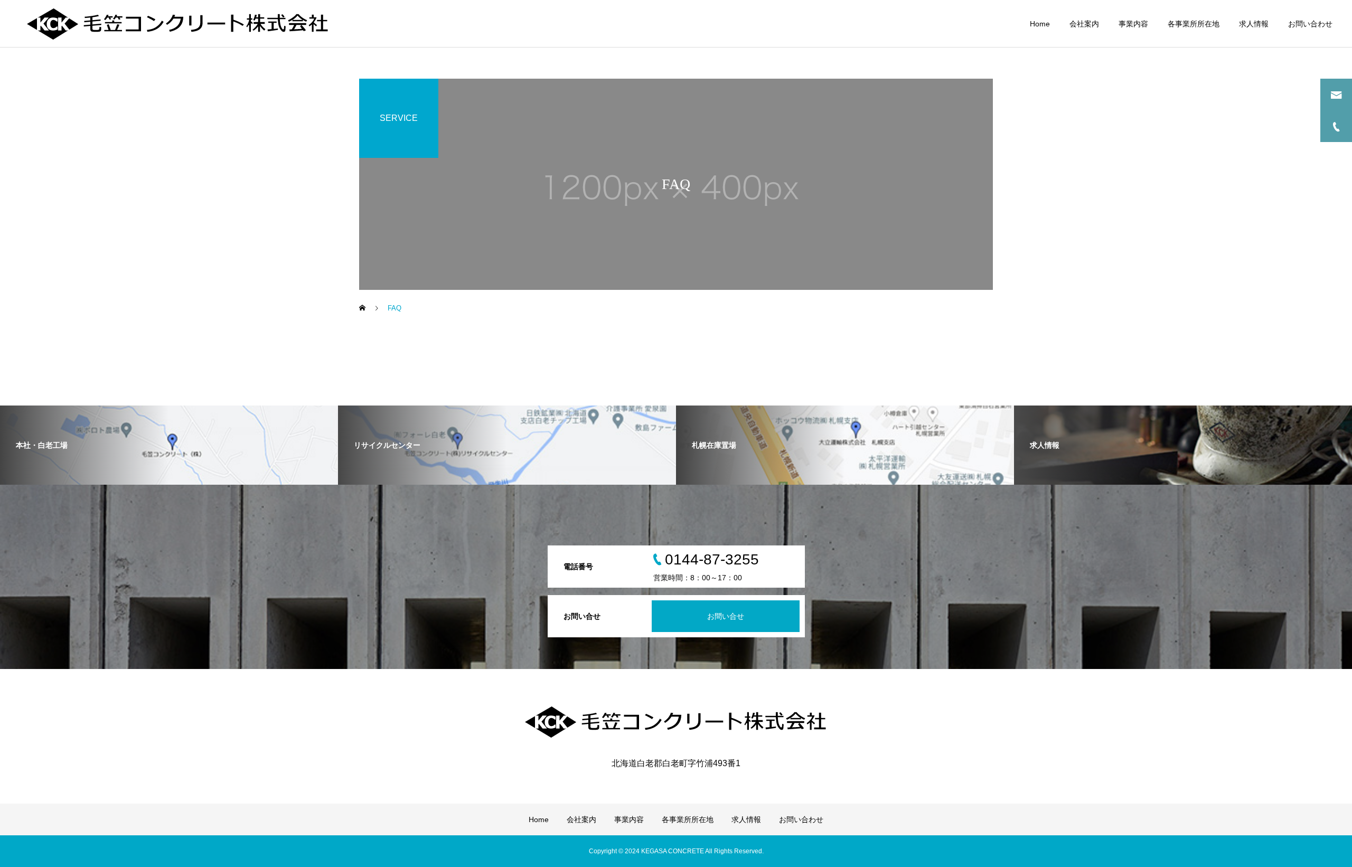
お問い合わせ (1310, 24)
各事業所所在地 (1193, 24)
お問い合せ (725, 616)
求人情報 (1254, 24)
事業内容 (1133, 24)
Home (1040, 24)
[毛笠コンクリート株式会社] (178, 24)
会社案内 (1084, 24)
